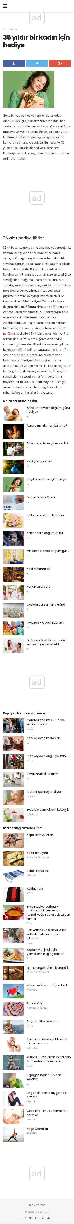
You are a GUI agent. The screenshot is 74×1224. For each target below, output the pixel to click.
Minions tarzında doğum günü (48, 551)
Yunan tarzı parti (38, 587)
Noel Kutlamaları (38, 569)
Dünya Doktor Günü (41, 497)
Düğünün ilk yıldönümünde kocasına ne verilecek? (46, 642)
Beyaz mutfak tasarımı (43, 774)
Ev (4, 29)
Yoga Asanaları (37, 1129)
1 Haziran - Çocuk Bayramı (45, 622)
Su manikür (35, 1003)
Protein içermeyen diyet (44, 792)
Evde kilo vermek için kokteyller (49, 810)
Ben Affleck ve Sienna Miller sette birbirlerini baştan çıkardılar (46, 934)
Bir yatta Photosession (42, 1021)
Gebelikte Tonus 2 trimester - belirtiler (48, 1113)
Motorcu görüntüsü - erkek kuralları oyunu (46, 722)
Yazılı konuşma (37, 853)
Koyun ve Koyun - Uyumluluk (47, 985)
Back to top (37, 1205)
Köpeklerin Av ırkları (40, 835)
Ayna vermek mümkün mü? (47, 425)
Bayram (13, 29)
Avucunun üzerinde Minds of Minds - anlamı (47, 1041)
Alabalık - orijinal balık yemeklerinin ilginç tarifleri (45, 952)
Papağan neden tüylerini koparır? (44, 1077)
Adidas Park (35, 889)
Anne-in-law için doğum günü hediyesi (48, 410)
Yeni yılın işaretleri (39, 461)
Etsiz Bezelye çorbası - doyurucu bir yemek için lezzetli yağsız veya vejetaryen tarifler (48, 912)
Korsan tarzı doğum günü (45, 533)
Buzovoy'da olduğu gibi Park (46, 756)
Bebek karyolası (38, 871)
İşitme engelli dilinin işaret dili (47, 968)
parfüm (8, 333)
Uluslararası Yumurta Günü (46, 604)
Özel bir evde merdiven (43, 738)
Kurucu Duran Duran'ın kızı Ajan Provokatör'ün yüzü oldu (49, 1059)
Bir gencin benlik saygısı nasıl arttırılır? (47, 1095)
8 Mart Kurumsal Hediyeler (45, 515)
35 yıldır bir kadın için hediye (46, 479)
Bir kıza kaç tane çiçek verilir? (47, 443)
